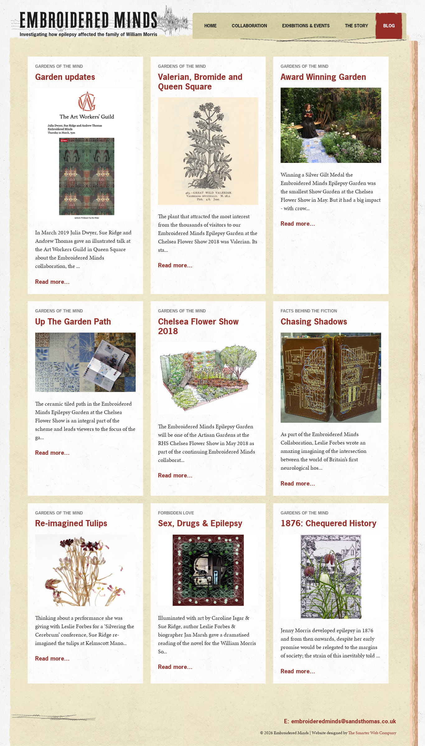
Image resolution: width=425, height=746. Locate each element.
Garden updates (65, 76)
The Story (356, 26)
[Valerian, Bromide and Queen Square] (208, 203)
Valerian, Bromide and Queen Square (200, 81)
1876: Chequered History (328, 523)
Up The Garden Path (73, 321)
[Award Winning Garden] (331, 161)
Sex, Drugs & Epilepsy (200, 523)
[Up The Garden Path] (85, 390)
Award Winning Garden (323, 76)
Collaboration (249, 26)
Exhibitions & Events (306, 26)
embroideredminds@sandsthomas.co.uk (343, 721)
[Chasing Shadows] (331, 421)
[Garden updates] (85, 219)
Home (210, 26)
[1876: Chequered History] (331, 617)
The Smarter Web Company (372, 733)
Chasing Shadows (314, 321)
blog (389, 26)
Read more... (52, 282)
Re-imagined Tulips (71, 523)
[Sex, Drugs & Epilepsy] (208, 604)
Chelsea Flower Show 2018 (198, 326)
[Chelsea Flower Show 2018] (208, 413)
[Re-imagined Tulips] (85, 604)
